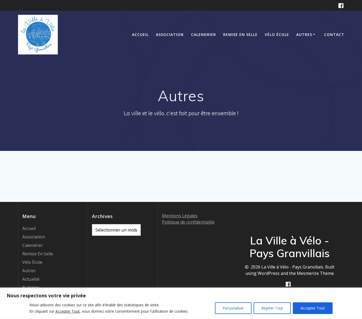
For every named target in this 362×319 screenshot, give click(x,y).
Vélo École (277, 34)
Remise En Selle (240, 34)
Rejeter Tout (272, 308)
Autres (304, 34)
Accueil (140, 34)
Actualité (30, 279)
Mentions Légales (179, 216)
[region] (181, 303)
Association (170, 34)
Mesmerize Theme (315, 273)
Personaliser (233, 308)
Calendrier (203, 34)
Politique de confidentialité (188, 222)
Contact (334, 34)
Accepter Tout (313, 308)
